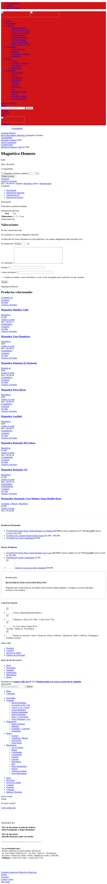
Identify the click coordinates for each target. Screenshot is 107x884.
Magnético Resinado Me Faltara (18, 443)
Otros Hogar (16, 68)
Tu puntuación (7, 244)
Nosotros (10, 648)
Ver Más (4, 302)
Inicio (3, 135)
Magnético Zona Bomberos (15, 336)
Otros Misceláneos (19, 99)
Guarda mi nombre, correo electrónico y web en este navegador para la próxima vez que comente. (44, 277)
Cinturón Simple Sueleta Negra (31, 536)
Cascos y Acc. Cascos (20, 33)
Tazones (14, 61)
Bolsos (14, 75)
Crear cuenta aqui (8, 808)
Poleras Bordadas (18, 40)
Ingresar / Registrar (14, 792)
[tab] (56, 190)
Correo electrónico (9, 272)
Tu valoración (7, 263)
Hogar (8, 677)
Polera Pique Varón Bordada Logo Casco (35, 553)
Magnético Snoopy (9, 140)
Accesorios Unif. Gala (20, 30)
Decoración (16, 66)
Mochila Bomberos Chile (11, 147)
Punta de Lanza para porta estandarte (30, 568)
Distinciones (11, 672)
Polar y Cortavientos (19, 42)
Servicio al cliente (13, 653)
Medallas (15, 51)
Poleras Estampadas (19, 37)
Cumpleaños (16, 80)
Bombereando (45, 183)
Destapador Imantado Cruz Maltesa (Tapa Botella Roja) (31, 498)
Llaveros (15, 84)
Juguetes (15, 82)
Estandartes (16, 56)
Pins (13, 89)
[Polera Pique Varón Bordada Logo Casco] (12, 553)
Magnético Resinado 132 (14, 469)
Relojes (14, 94)
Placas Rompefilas (19, 91)
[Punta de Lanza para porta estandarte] (10, 568)
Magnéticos (16, 87)
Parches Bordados (18, 28)
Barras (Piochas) (18, 49)
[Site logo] (15, 16)
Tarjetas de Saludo (19, 96)
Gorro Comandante (26, 538)
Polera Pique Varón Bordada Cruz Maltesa (36, 531)
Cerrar (3, 799)
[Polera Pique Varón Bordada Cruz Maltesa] (12, 531)
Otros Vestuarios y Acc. (21, 44)
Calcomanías (16, 77)
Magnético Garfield (11, 416)
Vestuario (10, 670)
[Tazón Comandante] (12, 558)
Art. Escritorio (17, 73)
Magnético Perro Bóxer (13, 389)
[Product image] (7, 486)
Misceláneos (11, 135)
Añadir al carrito (8, 176)
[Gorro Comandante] (12, 538)
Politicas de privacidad (15, 655)
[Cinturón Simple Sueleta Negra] (12, 536)
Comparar (10, 790)
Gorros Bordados (18, 35)
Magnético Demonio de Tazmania (19, 363)
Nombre (5, 267)
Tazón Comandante (26, 558)
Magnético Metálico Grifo (14, 309)
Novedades (11, 668)
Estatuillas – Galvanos (20, 54)
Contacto (10, 650)
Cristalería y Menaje (19, 63)
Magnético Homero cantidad (16, 173)
